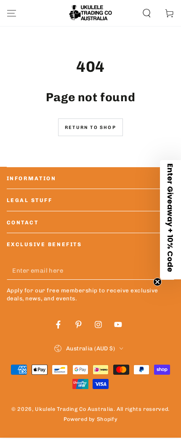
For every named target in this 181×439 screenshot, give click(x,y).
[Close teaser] (157, 282)
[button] (146, 13)
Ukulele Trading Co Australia (74, 409)
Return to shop (90, 127)
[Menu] (11, 13)
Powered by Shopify (90, 419)
